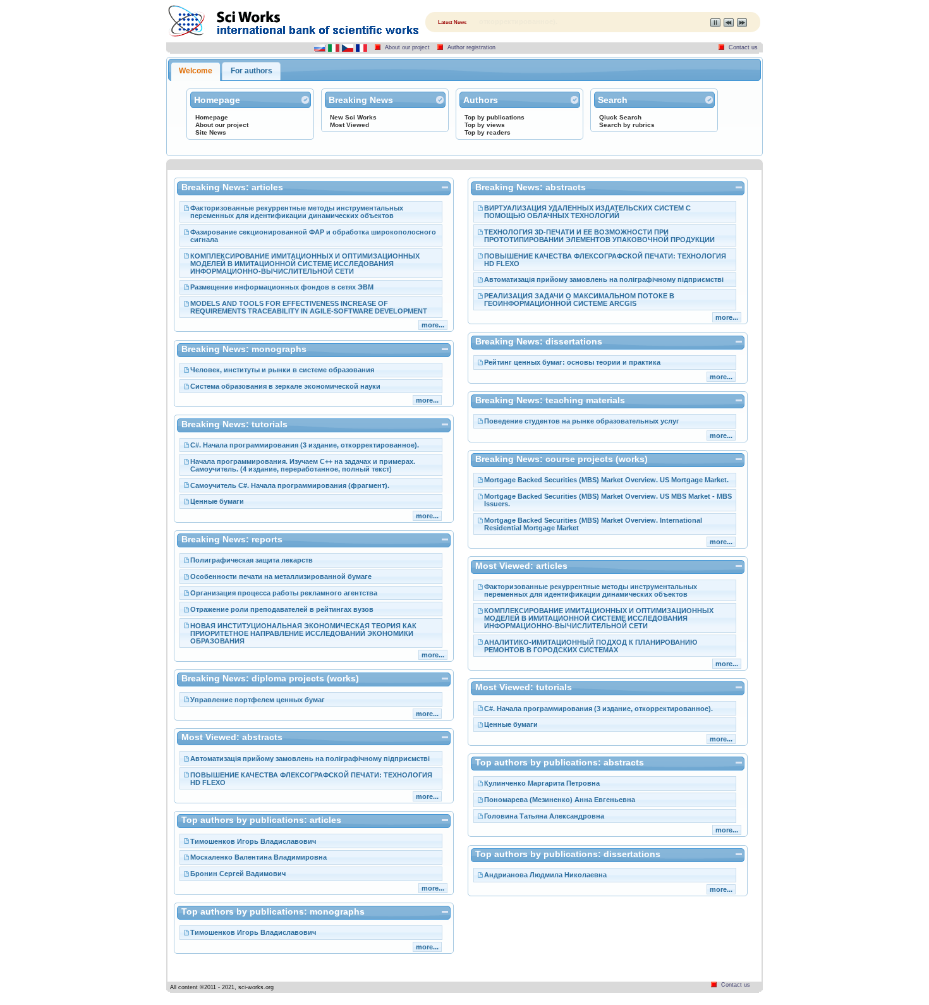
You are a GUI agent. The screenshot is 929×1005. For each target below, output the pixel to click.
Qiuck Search (620, 117)
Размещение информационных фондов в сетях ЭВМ (281, 287)
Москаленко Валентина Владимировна (258, 857)
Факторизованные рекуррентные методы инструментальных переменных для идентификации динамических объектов (296, 211)
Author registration (471, 47)
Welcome (195, 70)
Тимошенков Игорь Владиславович (253, 841)
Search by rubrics (627, 124)
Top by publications (494, 117)
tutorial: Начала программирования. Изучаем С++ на (569, 21)
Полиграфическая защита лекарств (251, 560)
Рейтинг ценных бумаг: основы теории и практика (572, 362)
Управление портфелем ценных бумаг (257, 700)
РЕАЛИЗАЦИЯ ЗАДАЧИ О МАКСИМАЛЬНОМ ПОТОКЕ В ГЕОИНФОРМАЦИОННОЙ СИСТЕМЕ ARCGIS (579, 299)
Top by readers (487, 132)
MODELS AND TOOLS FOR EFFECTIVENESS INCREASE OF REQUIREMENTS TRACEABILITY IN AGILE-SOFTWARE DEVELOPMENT (308, 307)
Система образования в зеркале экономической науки (285, 386)
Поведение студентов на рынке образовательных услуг (581, 421)
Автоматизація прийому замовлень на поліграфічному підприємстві (310, 758)
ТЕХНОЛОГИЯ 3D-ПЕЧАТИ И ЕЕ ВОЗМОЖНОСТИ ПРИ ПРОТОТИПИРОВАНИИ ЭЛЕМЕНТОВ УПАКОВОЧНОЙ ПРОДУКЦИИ (599, 235)
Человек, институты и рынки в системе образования (282, 370)
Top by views (484, 124)
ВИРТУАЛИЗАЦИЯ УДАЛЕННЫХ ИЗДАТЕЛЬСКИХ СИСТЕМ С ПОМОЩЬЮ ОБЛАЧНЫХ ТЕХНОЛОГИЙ (587, 211)
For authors (251, 70)
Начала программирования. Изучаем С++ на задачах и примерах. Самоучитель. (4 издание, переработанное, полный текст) (302, 465)
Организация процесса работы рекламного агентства (283, 593)
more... (433, 325)
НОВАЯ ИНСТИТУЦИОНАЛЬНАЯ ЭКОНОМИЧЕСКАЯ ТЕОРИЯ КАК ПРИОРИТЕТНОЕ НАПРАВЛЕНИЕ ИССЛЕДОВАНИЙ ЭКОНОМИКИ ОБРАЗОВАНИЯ (303, 633)
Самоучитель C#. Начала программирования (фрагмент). (289, 485)
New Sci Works (353, 117)
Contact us (743, 47)
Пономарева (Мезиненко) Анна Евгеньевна (559, 799)
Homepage (211, 117)
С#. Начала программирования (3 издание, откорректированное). (304, 445)
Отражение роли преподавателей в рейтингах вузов (281, 609)
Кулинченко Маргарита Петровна (542, 783)
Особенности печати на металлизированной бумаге (281, 576)
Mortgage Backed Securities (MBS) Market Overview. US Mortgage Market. (606, 480)
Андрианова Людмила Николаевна (545, 875)
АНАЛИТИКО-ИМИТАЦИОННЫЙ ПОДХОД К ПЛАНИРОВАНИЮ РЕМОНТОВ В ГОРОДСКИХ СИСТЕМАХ (590, 646)
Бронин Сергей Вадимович (238, 873)
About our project (407, 47)
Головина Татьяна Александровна (544, 816)
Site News (210, 132)
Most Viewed (349, 124)
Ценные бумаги (217, 501)
